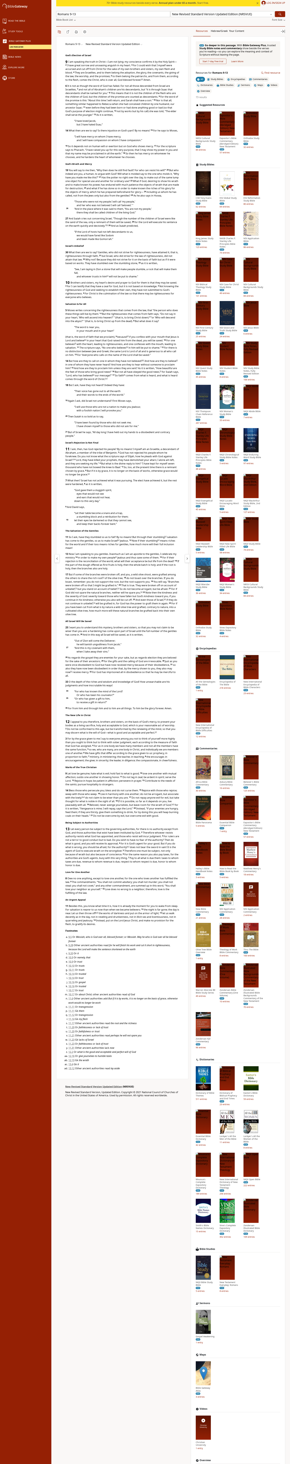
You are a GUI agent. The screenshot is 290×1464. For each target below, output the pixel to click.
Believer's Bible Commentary (251, 783)
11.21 (71, 1035)
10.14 (71, 974)
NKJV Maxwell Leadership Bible (204, 545)
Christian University (201, 1443)
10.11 (71, 969)
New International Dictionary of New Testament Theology (229, 1183)
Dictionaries (207, 1059)
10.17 (71, 990)
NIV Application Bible (251, 240)
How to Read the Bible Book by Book (229, 870)
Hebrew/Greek (219, 31)
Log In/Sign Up (275, 3)
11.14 (71, 1019)
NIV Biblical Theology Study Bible (203, 287)
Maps (203, 1354)
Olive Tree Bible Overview (204, 951)
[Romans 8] (57, 558)
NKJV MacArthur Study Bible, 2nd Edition (251, 503)
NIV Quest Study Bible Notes (204, 369)
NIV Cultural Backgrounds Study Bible (253, 287)
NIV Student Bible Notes (229, 369)
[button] (272, 3)
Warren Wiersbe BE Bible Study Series (205, 991)
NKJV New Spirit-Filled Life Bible (228, 545)
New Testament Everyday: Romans (229, 1283)
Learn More (237, 61)
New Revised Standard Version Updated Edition (93, 1086)
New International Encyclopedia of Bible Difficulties (205, 728)
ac (128, 846)
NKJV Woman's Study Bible (227, 585)
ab (173, 804)
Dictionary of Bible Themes (205, 1094)
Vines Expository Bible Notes (228, 629)
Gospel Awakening (205, 1336)
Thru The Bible (250, 949)
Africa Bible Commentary (202, 783)
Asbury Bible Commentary (226, 783)
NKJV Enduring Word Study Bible (252, 456)
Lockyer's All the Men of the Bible (228, 1137)
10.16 (71, 982)
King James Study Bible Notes (204, 240)
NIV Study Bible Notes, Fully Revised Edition (251, 371)
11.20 (71, 1027)
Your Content (236, 31)
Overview (205, 1460)
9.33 (70, 953)
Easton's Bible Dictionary (250, 1094)
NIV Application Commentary (227, 910)
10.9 (70, 957)
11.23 (71, 1039)
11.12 (71, 1015)
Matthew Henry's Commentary (252, 870)
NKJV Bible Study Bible (204, 1283)
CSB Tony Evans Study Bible (203, 199)
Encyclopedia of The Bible (227, 683)
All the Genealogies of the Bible (205, 683)
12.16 (71, 1056)
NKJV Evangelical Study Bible (204, 502)
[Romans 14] (187, 558)
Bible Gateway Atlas (203, 1389)
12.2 (70, 1052)
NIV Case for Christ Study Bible (229, 286)
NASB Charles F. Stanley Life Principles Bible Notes (228, 242)
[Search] (280, 14)
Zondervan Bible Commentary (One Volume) (229, 993)
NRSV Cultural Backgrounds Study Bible (205, 141)
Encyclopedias (208, 648)
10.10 (71, 965)
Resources (202, 31)
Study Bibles (207, 164)
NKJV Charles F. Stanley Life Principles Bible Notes (203, 458)
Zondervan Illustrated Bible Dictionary (251, 1228)
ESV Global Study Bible (228, 199)
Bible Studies (207, 1249)
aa (83, 797)
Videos (203, 1408)
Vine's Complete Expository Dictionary (228, 1228)
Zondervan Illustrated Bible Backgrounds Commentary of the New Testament (253, 995)
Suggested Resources (212, 105)
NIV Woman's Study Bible (226, 413)
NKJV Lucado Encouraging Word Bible (229, 503)
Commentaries (208, 748)
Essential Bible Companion (227, 824)
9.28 (70, 945)
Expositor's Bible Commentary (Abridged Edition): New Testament (229, 142)
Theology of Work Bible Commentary (229, 951)
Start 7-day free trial (213, 61)
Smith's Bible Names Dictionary (205, 1227)
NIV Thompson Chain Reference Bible (204, 414)
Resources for (212, 73)
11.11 (71, 1006)
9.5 (70, 937)
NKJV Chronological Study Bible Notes (229, 456)
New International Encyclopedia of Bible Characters (252, 685)
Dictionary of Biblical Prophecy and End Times (228, 1096)
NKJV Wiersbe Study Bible (202, 585)
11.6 (70, 998)
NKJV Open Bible (251, 1179)
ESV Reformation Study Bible (251, 199)
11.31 (71, 1047)
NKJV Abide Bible (252, 411)
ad (97, 913)
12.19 (71, 1060)
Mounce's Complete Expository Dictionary (201, 1183)
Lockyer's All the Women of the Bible (251, 1139)
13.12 (71, 1068)
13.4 (70, 1064)
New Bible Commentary (202, 910)
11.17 (71, 1023)
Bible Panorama (204, 822)
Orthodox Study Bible (251, 139)
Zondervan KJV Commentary (203, 1040)
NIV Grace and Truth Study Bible (228, 329)
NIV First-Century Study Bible (204, 329)
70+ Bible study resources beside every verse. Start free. (157, 3)
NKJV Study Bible (251, 544)
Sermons (205, 1303)
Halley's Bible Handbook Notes (204, 870)
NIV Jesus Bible (251, 327)
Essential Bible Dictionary (203, 1137)
